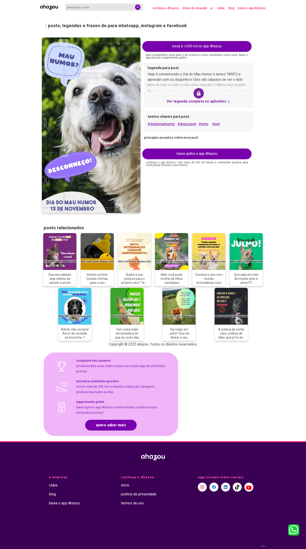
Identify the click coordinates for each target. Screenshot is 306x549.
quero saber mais (111, 425)
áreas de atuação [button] (195, 8)
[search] (137, 7)
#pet (216, 124)
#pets (203, 124)
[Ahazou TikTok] (237, 487)
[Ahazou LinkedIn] (225, 487)
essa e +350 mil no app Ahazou (197, 46)
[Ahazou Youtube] (248, 487)
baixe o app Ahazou (252, 8)
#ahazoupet (186, 124)
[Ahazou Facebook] (213, 487)
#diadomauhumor (161, 124)
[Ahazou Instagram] (202, 487)
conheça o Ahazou (166, 8)
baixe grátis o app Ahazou (197, 153)
